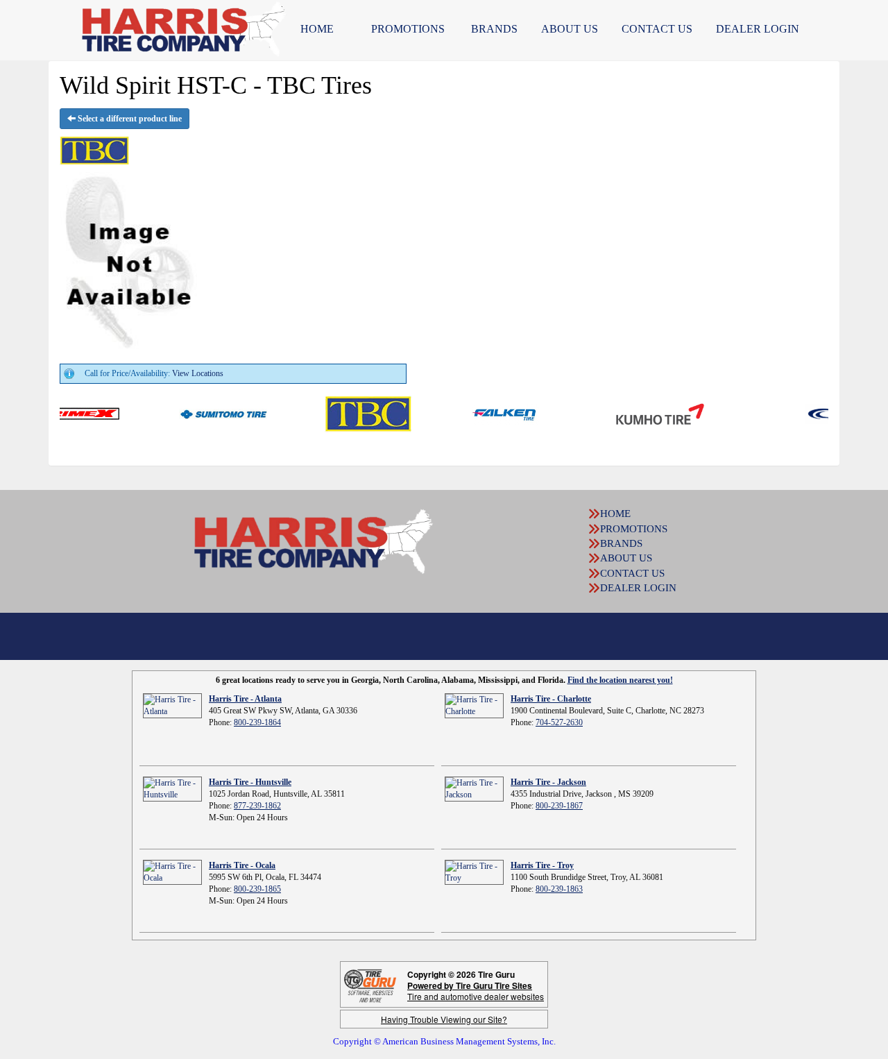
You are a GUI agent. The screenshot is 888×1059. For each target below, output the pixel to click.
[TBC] (346, 413)
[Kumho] (639, 413)
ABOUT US (569, 29)
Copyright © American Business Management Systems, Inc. (444, 1041)
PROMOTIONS (408, 29)
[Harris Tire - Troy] (474, 871)
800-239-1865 (257, 889)
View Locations (197, 373)
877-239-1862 (257, 806)
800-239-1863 (559, 889)
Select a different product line (129, 119)
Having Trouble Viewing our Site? (444, 1019)
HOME (317, 29)
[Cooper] (827, 413)
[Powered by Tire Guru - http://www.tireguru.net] (370, 984)
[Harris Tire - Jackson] (474, 788)
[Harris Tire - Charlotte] (474, 705)
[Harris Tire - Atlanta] (172, 705)
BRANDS (494, 29)
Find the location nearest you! (620, 680)
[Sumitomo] (201, 413)
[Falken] (484, 413)
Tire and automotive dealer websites (475, 990)
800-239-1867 (559, 806)
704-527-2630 (559, 722)
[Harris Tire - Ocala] (172, 871)
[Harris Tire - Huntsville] (172, 788)
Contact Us (657, 29)
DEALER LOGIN (757, 29)
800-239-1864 (257, 722)
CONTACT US (632, 573)
